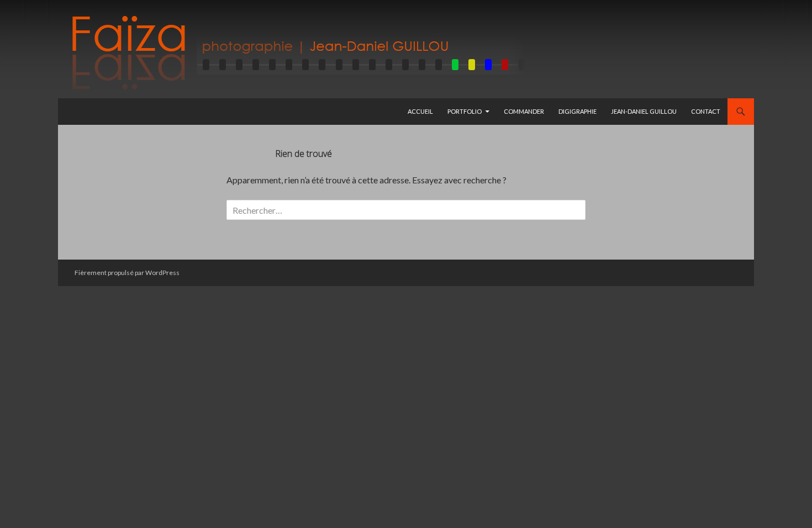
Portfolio (464, 111)
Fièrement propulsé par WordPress (127, 272)
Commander (524, 111)
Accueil (420, 111)
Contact (705, 111)
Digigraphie (577, 111)
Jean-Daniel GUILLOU (644, 111)
